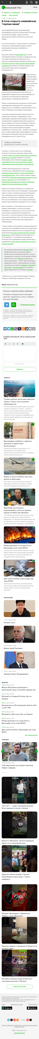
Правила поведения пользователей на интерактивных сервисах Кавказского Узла (19, 1026)
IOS (31, 250)
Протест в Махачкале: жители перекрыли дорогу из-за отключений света (18, 841)
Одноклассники (18, 267)
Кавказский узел (20, 54)
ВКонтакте (8, 267)
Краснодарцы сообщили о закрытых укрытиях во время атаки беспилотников (18, 443)
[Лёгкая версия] (10, 2)
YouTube (30, 269)
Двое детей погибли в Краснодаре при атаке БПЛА (19, 579)
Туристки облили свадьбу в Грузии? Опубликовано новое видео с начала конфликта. (16, 876)
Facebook (24, 265)
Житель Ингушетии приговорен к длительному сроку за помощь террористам (18, 688)
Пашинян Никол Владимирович (16, 674)
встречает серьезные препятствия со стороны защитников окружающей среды (18, 173)
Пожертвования (32, 1004)
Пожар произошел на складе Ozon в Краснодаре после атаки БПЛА (18, 546)
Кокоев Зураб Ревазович (13, 648)
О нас (3, 1004)
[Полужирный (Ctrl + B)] (6, 344)
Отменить (19, 369)
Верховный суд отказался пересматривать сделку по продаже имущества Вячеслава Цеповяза (17, 510)
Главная (4, 15)
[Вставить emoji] (23, 344)
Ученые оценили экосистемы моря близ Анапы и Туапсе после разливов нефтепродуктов (19, 401)
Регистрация (19, 364)
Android (26, 250)
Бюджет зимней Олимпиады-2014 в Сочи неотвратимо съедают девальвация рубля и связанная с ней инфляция (18, 162)
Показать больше (19, 986)
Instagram (31, 265)
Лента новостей (13, 15)
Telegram (21, 258)
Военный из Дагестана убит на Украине (17, 714)
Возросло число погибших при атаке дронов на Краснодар (18, 477)
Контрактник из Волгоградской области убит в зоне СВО (19, 706)
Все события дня (31, 735)
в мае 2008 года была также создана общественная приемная (18, 63)
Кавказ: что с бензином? (12, 12)
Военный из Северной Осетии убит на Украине (17, 697)
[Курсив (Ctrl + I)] (10, 344)
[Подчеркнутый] (14, 344)
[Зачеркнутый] (18, 344)
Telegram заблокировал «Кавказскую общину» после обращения (16, 914)
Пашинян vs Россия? (31, 12)
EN (6, 2)
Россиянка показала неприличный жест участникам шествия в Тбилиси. (17, 979)
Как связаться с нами (16, 1004)
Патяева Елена (9, 622)
